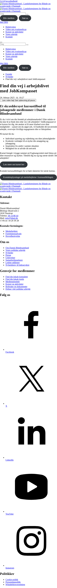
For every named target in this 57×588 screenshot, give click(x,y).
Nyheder (9, 76)
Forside (9, 74)
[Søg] (27, 14)
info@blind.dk (11, 218)
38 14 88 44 (13, 216)
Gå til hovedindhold (8, 1)
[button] (18, 100)
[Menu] (1, 42)
